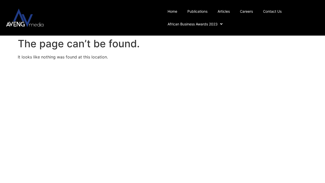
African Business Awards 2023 (193, 24)
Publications (197, 11)
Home (172, 11)
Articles (224, 11)
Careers (246, 11)
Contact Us (272, 11)
